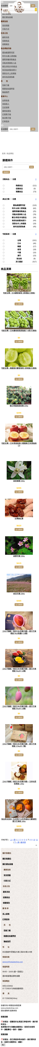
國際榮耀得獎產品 (9, 59)
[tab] (19, 179)
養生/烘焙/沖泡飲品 (9, 66)
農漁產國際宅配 (8, 52)
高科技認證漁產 (8, 77)
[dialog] (19, 128)
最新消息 (5, 37)
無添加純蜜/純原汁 (9, 70)
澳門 (19, 256)
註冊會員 (5, 100)
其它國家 (19, 262)
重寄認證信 (6, 111)
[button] (36, 179)
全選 (14, 179)
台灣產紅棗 (19, 518)
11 (37, 840)
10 (34, 840)
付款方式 (5, 29)
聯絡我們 (5, 92)
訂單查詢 (5, 121)
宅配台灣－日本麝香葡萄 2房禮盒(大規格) (19, 293)
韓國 (19, 246)
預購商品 (19, 192)
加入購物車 (19, 304)
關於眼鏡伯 (6, 859)
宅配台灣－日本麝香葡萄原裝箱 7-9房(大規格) (19, 331)
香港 (19, 249)
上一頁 (12, 840)
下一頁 (16, 842)
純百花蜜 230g (19, 594)
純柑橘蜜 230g (19, 481)
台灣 (19, 240)
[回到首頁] (18, 12)
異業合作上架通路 (9, 73)
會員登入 (5, 104)
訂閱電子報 (6, 114)
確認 (3, 1045)
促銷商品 (5, 41)
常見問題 (5, 25)
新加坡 (19, 259)
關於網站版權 (7, 17)
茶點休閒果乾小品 (9, 63)
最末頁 (23, 842)
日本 (19, 243)
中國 (19, 252)
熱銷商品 (19, 185)
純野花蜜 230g (19, 556)
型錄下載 (5, 85)
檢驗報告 (5, 44)
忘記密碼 (5, 107)
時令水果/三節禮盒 (9, 56)
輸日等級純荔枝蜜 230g (19, 406)
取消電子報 (6, 118)
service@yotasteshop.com (12, 962)
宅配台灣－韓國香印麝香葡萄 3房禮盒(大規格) (19, 368)
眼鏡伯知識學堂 (8, 89)
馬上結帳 (5, 914)
